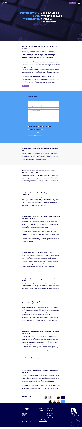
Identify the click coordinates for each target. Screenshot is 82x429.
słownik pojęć (50, 408)
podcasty (41, 410)
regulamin (49, 410)
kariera (41, 413)
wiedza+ (41, 412)
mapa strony (50, 417)
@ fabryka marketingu (56, 427)
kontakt (49, 415)
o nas (40, 415)
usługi (40, 408)
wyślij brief (72, 2)
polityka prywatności (50, 412)
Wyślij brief (25, 85)
